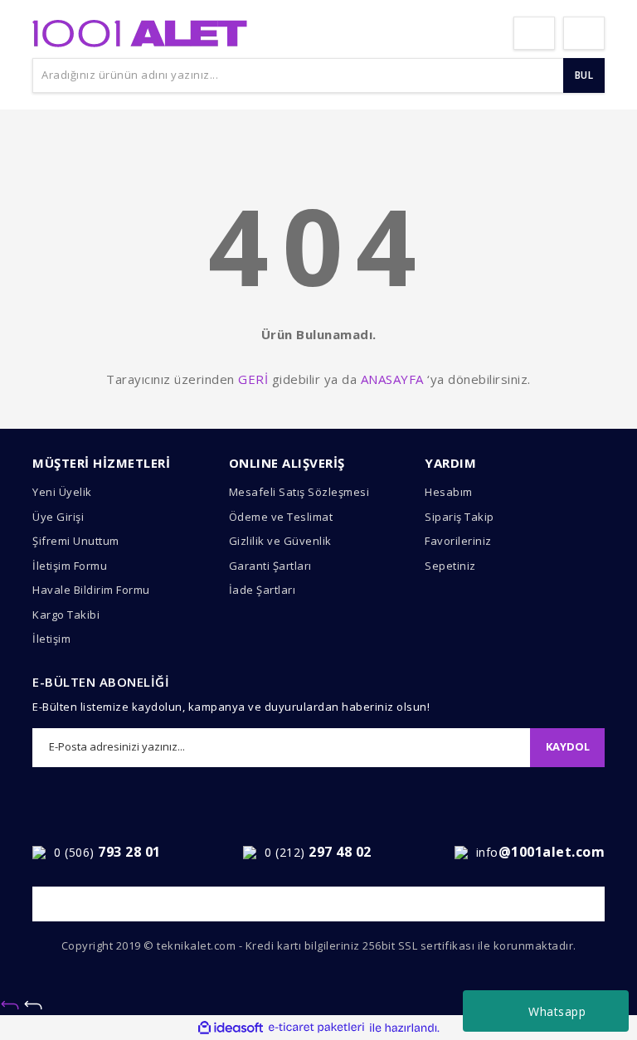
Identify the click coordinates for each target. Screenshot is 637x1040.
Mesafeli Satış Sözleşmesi (299, 491)
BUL (584, 75)
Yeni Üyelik (62, 491)
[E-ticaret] (316, 1027)
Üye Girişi (58, 516)
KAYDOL (568, 746)
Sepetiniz (450, 565)
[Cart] (584, 33)
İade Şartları (262, 589)
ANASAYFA (392, 379)
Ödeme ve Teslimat (281, 516)
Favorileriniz (458, 540)
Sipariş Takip (459, 516)
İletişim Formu (69, 565)
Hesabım (449, 491)
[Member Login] (534, 33)
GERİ (253, 379)
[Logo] (139, 31)
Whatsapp (557, 1011)
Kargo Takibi (66, 614)
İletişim (51, 638)
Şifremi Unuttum (75, 540)
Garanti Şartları (270, 565)
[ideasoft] (230, 1027)
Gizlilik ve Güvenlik (280, 540)
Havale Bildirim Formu (91, 589)
